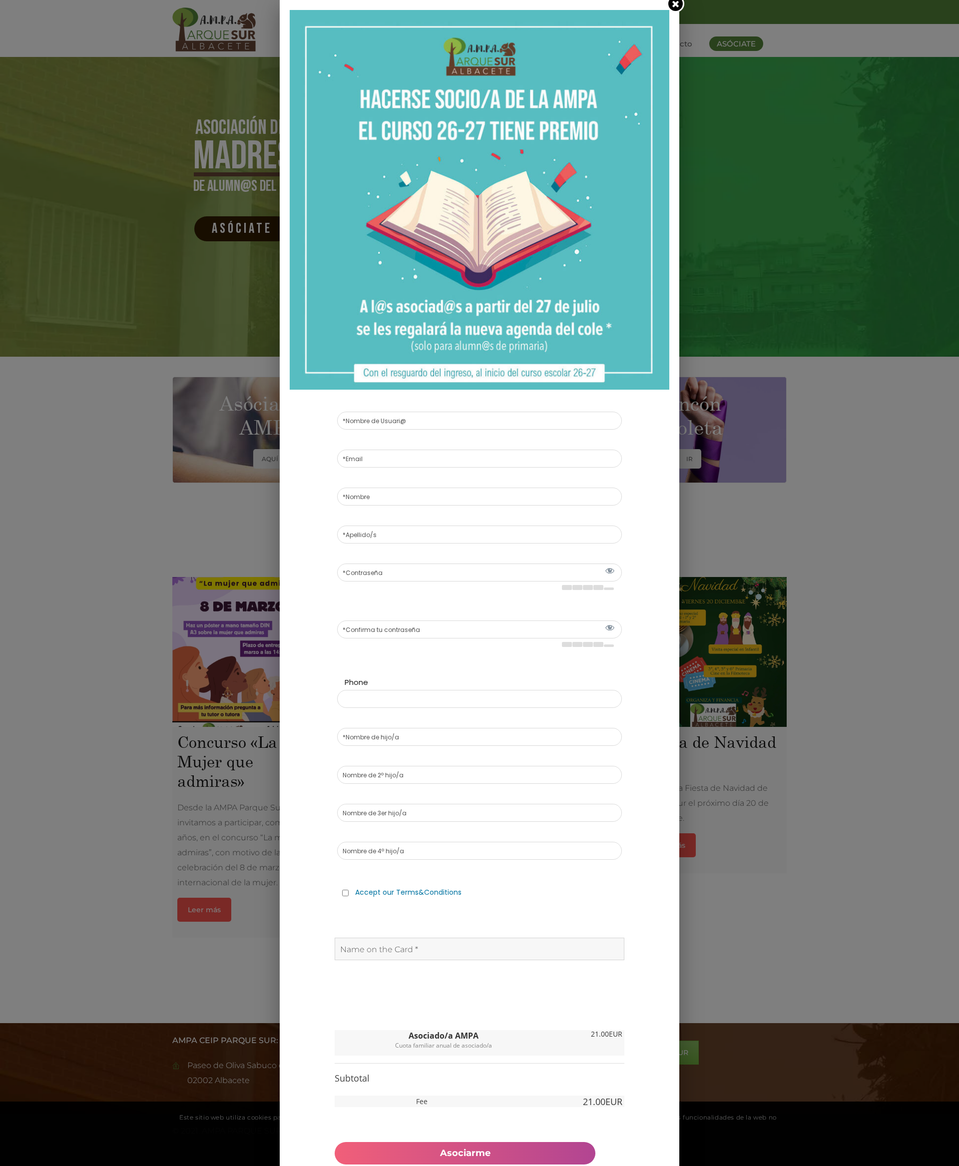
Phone (356, 682)
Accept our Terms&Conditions (408, 892)
